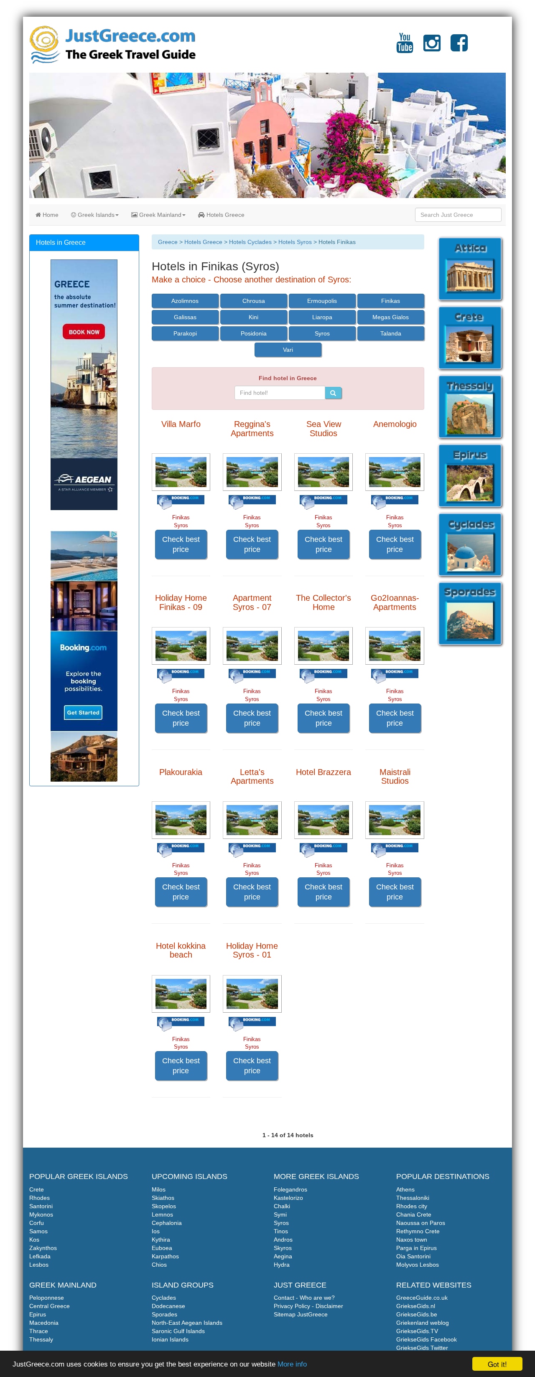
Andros (283, 1239)
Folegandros (290, 1189)
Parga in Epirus (416, 1248)
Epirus (37, 1314)
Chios (159, 1264)
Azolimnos (185, 300)
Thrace (38, 1331)
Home (50, 214)
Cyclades (164, 1297)
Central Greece (49, 1306)
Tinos (281, 1231)
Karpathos (165, 1256)
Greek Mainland (159, 214)
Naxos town (411, 1239)
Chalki (282, 1206)
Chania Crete (413, 1214)
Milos (159, 1189)
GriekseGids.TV (417, 1331)
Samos (38, 1231)
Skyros (283, 1248)
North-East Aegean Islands (187, 1322)
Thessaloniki (412, 1197)
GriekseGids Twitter (422, 1347)
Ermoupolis (322, 300)
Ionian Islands (170, 1339)
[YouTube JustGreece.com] (404, 48)
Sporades (164, 1314)
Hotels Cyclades (250, 242)
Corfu (36, 1222)
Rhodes (39, 1197)
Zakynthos (43, 1248)
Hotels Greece (225, 214)
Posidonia (254, 333)
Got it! (497, 1364)
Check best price (181, 544)
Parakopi (185, 333)
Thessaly (41, 1339)
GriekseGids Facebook (426, 1339)
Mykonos (41, 1214)
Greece (168, 242)
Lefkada (40, 1256)
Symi (280, 1214)
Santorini (41, 1206)
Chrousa (253, 300)
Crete (36, 1189)
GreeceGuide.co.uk (422, 1297)
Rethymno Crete (418, 1231)
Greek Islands (95, 214)
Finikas (390, 300)
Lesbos (38, 1264)
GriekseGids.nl (415, 1306)
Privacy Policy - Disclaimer (308, 1306)
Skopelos (164, 1206)
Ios (156, 1231)
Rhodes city (411, 1206)
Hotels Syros (295, 242)
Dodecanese (168, 1306)
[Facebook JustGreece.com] (459, 48)
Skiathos (163, 1197)
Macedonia (44, 1322)
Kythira (161, 1239)
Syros (322, 333)
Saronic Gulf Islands (178, 1331)
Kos (34, 1239)
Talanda (390, 333)
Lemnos (162, 1214)
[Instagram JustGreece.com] (432, 48)
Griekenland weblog (422, 1322)
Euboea (162, 1248)
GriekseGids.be (416, 1314)
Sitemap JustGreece (301, 1314)
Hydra (282, 1264)
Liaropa (322, 317)
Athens (405, 1189)
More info (292, 1364)
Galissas (185, 317)
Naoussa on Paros (420, 1222)
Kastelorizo (288, 1197)
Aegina (283, 1256)
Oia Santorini (413, 1256)
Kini (253, 317)
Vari (288, 349)
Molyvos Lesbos (417, 1264)
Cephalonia (167, 1222)
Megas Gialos (390, 317)
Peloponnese (46, 1297)
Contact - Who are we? (304, 1297)
